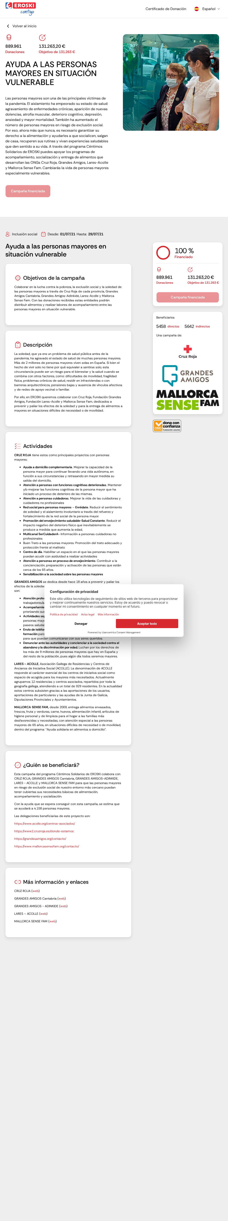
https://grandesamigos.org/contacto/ (40, 839)
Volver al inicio (24, 26)
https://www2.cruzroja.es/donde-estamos (44, 831)
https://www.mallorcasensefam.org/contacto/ (46, 846)
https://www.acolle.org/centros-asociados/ (44, 824)
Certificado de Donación (166, 8)
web (36, 891)
